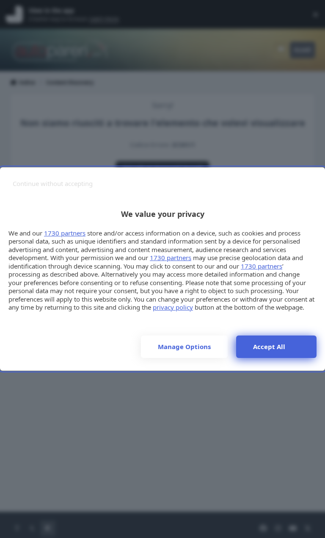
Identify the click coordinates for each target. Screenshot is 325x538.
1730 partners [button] (64, 233)
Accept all (269, 346)
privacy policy (173, 307)
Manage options (184, 346)
